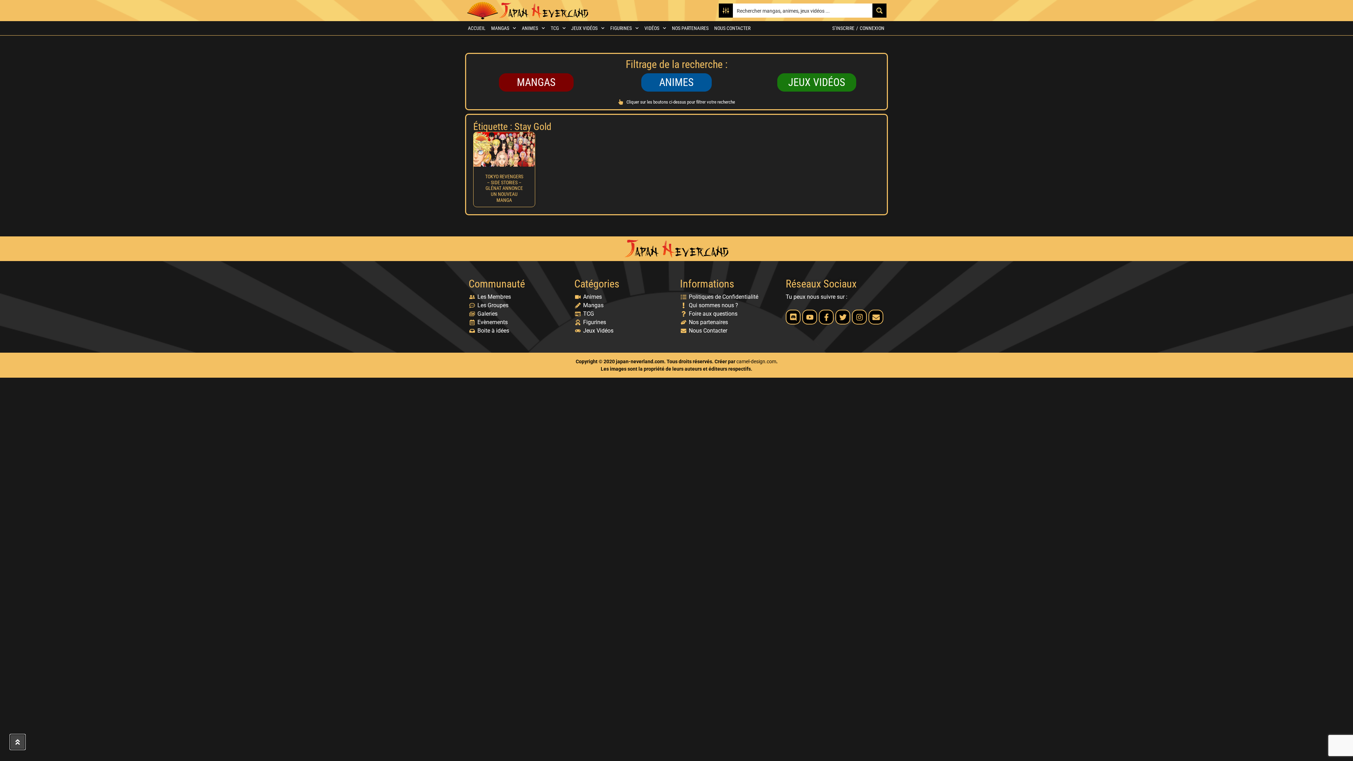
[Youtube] (809, 317)
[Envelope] (876, 317)
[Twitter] (842, 317)
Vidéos (651, 28)
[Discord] (793, 317)
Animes (530, 28)
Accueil (477, 28)
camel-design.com (756, 361)
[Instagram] (859, 317)
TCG (555, 28)
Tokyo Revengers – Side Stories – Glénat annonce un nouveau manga (504, 188)
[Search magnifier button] (879, 11)
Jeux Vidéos (584, 28)
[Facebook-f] (826, 317)
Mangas (500, 28)
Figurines (621, 28)
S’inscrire (843, 28)
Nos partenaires (690, 28)
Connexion (872, 28)
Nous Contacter (732, 28)
